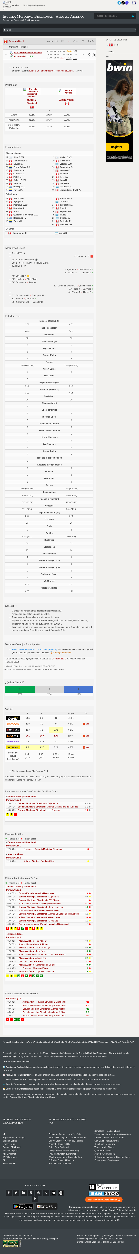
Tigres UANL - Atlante (104, 1147)
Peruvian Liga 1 (16, 41)
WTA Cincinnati (10, 1157)
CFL (5, 1160)
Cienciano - (32, 961)
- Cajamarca (38, 803)
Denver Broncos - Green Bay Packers (66, 1141)
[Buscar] (133, 16)
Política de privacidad (87, 1239)
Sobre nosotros (105, 1239)
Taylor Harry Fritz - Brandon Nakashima (112, 1134)
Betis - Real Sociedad (59, 1147)
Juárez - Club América (104, 1154)
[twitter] (16, 1193)
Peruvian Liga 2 (13, 846)
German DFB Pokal (12, 1147)
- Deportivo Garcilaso (36, 971)
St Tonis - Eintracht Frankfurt (61, 1160)
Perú (116, 45)
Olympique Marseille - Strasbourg (64, 1150)
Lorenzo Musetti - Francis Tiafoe (109, 1137)
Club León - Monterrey (104, 1144)
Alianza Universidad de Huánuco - (42, 954)
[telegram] (53, 1193)
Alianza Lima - (40, 904)
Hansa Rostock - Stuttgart (60, 1163)
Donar (80, 1242)
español (15, 5)
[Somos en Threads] (123, 3)
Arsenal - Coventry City (59, 1144)
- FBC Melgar (39, 900)
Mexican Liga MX (11, 1150)
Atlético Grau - (39, 917)
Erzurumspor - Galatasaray (106, 1160)
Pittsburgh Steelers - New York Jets (65, 1134)
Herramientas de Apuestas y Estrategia (95, 1235)
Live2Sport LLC (59, 659)
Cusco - (36, 893)
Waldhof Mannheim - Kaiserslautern (65, 1157)
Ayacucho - (43, 849)
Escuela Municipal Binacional (32, 100)
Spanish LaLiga (10, 1141)
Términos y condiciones (125, 1235)
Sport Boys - (38, 910)
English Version (91, 1242)
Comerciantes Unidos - (43, 924)
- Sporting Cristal (39, 861)
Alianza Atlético (66, 100)
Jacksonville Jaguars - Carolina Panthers (67, 1137)
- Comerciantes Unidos (37, 965)
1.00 (42, 736)
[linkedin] (24, 1193)
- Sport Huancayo (41, 907)
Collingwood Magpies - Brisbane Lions (112, 1157)
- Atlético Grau (33, 958)
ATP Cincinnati (9, 1154)
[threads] (61, 1193)
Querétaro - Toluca (103, 1150)
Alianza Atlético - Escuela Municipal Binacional (44, 1002)
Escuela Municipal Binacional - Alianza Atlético (44, 1009)
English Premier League (14, 1137)
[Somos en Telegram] (119, 3)
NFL (5, 1134)
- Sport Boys (32, 951)
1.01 (28, 736)
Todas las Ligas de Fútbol (112, 1242)
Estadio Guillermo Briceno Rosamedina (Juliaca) (51, 71)
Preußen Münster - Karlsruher (62, 1154)
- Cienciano (38, 921)
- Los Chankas (39, 810)
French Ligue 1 (10, 1144)
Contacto (118, 1239)
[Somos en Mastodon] (127, 3)
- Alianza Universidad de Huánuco (48, 807)
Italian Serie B (9, 1163)
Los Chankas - (33, 968)
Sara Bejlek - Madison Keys (107, 1131)
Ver (87, 724)
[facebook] (9, 1193)
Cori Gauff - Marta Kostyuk (106, 1141)
